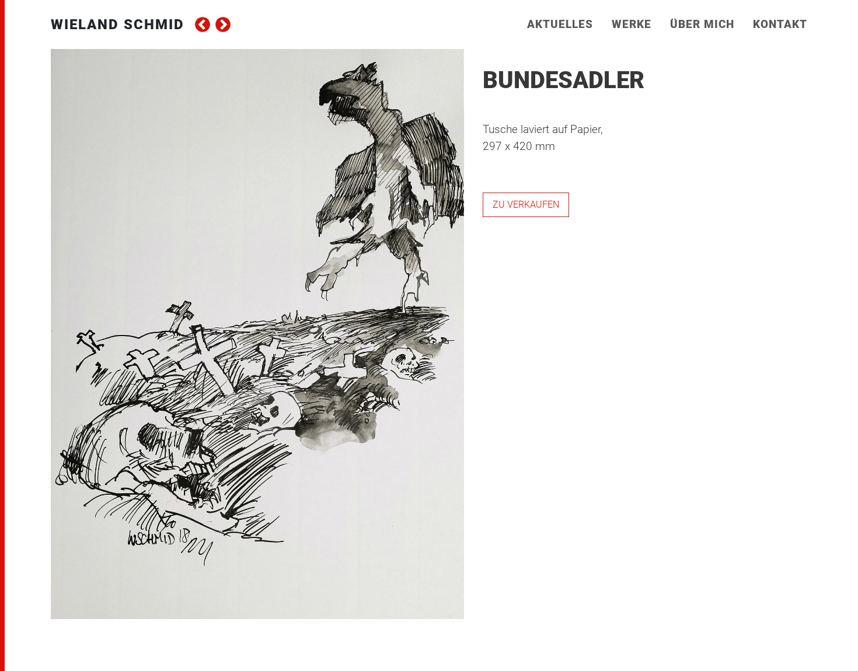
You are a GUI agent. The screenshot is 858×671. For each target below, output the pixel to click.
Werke (631, 24)
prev (202, 24)
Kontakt (780, 24)
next (223, 24)
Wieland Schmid (117, 24)
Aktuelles (560, 24)
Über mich (702, 24)
